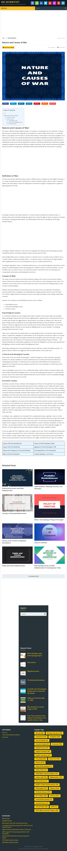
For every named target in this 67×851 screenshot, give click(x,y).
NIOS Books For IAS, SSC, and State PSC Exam (15, 823)
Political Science (9, 47)
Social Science (42, 803)
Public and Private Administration (13, 566)
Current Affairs (42, 740)
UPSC (54, 807)
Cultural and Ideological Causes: (15, 122)
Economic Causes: (12, 123)
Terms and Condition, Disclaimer (11, 735)
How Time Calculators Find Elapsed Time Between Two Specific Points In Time (36, 718)
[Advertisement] (33, 24)
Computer (55, 737)
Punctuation (31, 662)
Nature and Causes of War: (11, 115)
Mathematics (56, 777)
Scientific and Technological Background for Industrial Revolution (36, 691)
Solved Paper (42, 807)
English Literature (43, 755)
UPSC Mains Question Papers (47, 810)
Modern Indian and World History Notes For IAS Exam (16, 829)
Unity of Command (40, 543)
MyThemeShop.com (29, 849)
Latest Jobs (41, 777)
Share (6, 103)
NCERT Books (6, 818)
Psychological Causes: (13, 120)
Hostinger (45, 849)
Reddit (45, 103)
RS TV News (41, 796)
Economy (57, 744)
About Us (4, 732)
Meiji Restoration (33, 671)
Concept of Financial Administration (14, 513)
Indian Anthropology (44, 766)
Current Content (42, 744)
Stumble (53, 103)
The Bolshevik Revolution (36, 680)
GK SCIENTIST (10, 2)
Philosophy (41, 788)
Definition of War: (11, 117)
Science (54, 796)
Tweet (22, 103)
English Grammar (43, 751)
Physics (54, 788)
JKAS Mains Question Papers (47, 773)
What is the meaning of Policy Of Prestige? (49, 520)
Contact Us (5, 737)
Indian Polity (41, 770)
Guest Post (54, 759)
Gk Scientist (12, 38)
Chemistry (41, 737)
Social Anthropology (44, 799)
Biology (40, 733)
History (40, 762)
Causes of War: (10, 119)
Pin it (37, 103)
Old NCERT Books (7, 821)
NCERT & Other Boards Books (47, 784)
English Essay (42, 748)
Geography (41, 759)
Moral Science (41, 781)
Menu (5, 8)
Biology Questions (54, 733)
